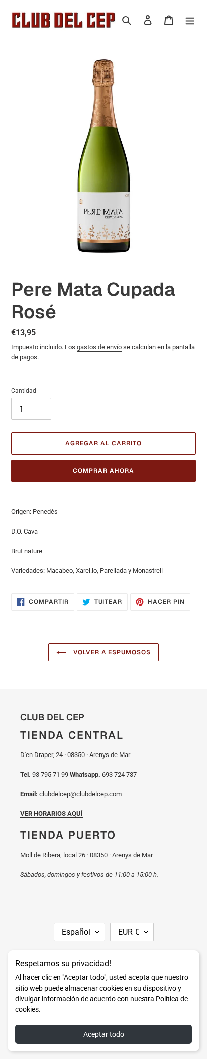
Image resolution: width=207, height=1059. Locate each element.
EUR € (128, 932)
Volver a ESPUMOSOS (111, 652)
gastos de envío (99, 347)
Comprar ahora (103, 471)
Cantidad (23, 390)
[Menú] (189, 20)
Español (76, 932)
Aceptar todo (103, 1034)
